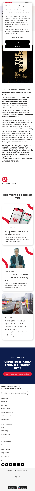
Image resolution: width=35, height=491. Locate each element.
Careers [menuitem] (4, 405)
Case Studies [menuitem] (5, 434)
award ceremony (11, 122)
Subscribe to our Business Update (17, 374)
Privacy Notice (9, 26)
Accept (17, 42)
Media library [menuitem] (5, 445)
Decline (17, 46)
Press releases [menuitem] (6, 441)
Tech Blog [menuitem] (4, 431)
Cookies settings (17, 37)
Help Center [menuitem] (5, 453)
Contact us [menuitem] (5, 456)
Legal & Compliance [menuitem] (7, 412)
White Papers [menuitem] (5, 438)
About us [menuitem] (4, 402)
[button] (16, 477)
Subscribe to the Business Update (15, 393)
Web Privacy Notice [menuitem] (7, 416)
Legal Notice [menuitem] (5, 419)
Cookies (17, 483)
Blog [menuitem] (2, 427)
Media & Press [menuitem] (5, 409)
